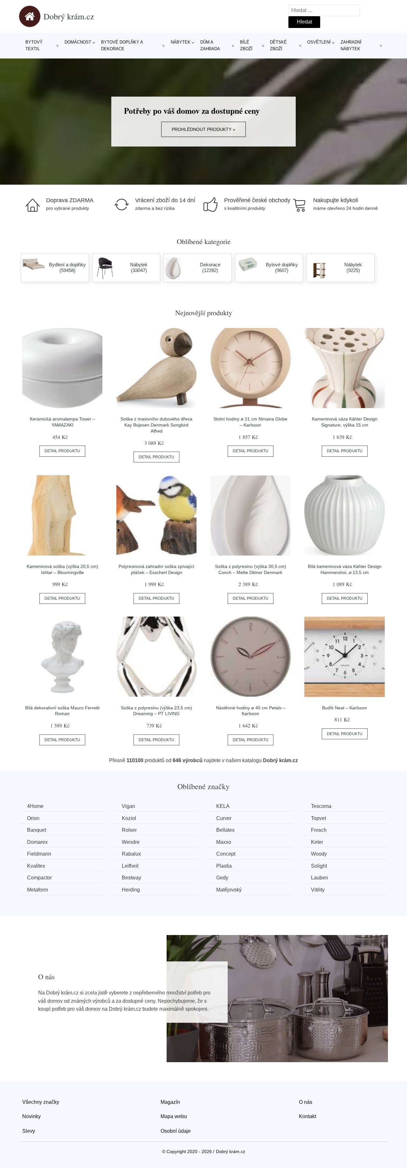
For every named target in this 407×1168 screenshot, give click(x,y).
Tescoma (321, 806)
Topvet (318, 818)
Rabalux (131, 854)
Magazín (170, 1102)
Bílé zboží (246, 45)
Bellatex (225, 830)
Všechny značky (40, 1102)
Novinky (31, 1116)
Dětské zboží (278, 45)
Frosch (319, 830)
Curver (223, 818)
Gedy (222, 877)
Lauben (319, 877)
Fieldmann (39, 854)
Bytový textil (34, 45)
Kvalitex (36, 866)
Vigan (128, 806)
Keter (317, 842)
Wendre (131, 842)
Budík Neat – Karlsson (344, 707)
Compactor (39, 877)
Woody (319, 854)
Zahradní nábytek (351, 45)
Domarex (37, 842)
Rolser (129, 830)
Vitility (318, 889)
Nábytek (180, 42)
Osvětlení (319, 42)
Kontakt (307, 1116)
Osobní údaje (176, 1131)
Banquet (36, 830)
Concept (225, 854)
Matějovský (229, 889)
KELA (223, 806)
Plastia (224, 866)
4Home (35, 806)
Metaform (37, 889)
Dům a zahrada (210, 45)
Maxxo (223, 842)
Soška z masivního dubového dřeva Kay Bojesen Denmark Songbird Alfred (156, 424)
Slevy (28, 1131)
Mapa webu (174, 1116)
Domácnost (78, 42)
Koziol (129, 818)
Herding (131, 889)
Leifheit (130, 866)
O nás (305, 1102)
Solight (319, 866)
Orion (33, 818)
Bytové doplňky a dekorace (122, 45)
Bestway (131, 877)
